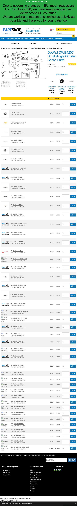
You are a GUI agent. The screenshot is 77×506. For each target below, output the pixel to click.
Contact (43, 39)
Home (2, 39)
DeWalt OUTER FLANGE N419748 (62, 88)
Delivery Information (36, 475)
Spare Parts (19, 39)
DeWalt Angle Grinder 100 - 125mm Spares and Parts (48, 48)
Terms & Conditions (35, 479)
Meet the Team (59, 39)
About (37, 39)
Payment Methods (35, 472)
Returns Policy (34, 477)
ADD (73, 104)
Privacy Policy (34, 484)
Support (50, 39)
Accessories (10, 39)
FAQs (31, 470)
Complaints (33, 481)
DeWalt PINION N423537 (52, 87)
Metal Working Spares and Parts (24, 48)
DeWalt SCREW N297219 (71, 87)
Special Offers (29, 39)
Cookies (32, 491)
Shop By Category (10, 48)
